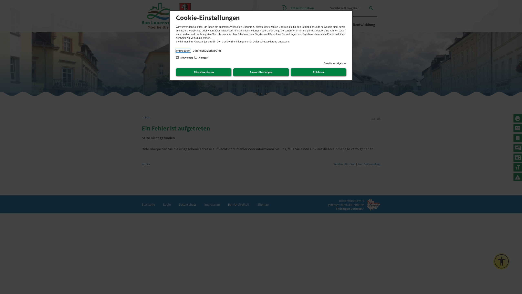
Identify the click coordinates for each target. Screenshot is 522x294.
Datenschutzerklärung (206, 50)
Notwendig (186, 57)
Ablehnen (318, 72)
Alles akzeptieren (204, 72)
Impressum (183, 50)
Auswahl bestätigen (261, 72)
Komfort (203, 57)
